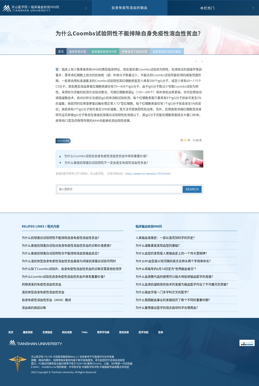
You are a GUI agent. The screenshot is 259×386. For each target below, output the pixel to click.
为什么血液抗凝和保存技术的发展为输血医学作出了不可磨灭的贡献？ (183, 284)
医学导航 (143, 332)
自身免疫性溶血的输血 (129, 7)
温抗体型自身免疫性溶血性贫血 (43, 292)
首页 (61, 51)
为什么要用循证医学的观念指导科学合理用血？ (167, 308)
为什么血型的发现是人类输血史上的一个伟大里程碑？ (172, 253)
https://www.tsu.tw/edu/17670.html (147, 173)
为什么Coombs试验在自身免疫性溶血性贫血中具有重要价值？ (106, 156)
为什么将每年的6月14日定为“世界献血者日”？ (167, 269)
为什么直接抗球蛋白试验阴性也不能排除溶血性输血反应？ (61, 253)
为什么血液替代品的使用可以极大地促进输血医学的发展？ (175, 277)
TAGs (84, 332)
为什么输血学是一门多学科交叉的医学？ (163, 292)
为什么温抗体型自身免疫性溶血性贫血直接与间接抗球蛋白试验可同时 (69, 261)
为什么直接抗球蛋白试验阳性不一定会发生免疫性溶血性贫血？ (106, 163)
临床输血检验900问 (45, 7)
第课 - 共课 (191, 140)
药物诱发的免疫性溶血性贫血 (41, 284)
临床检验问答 (77, 51)
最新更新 (28, 332)
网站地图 (67, 332)
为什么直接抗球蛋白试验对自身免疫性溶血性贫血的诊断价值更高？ (67, 245)
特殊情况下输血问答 (135, 51)
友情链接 (47, 332)
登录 (160, 332)
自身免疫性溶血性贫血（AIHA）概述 (46, 300)
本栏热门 (207, 8)
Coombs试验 (63, 141)
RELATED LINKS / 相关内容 (40, 226)
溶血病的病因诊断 (34, 308)
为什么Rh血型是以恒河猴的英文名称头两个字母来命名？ (174, 261)
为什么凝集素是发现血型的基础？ (158, 245)
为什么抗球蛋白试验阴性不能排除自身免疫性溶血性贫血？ (61, 238)
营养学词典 (103, 332)
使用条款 (124, 332)
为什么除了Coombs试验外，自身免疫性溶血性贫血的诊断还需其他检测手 (72, 269)
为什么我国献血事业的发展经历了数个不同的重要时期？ (173, 300)
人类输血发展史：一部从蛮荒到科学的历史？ (166, 238)
